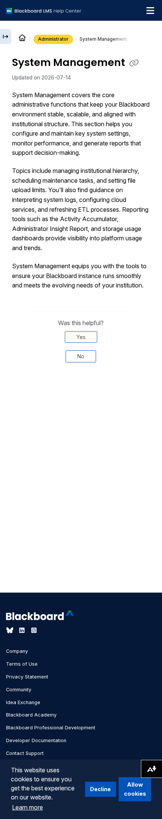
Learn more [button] (27, 807)
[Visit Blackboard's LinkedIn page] (22, 630)
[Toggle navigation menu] (150, 10)
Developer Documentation (36, 740)
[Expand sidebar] (5, 36)
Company (17, 651)
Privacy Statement (27, 677)
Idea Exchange (23, 702)
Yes (81, 337)
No (80, 356)
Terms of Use (22, 664)
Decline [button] (100, 789)
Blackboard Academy (31, 715)
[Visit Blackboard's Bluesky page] (10, 630)
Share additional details (81, 393)
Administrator (53, 39)
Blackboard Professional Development (50, 727)
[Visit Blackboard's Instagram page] (34, 630)
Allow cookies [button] (135, 789)
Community (18, 689)
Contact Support (25, 753)
